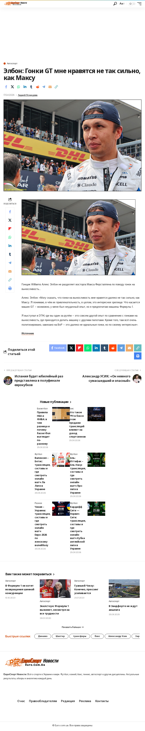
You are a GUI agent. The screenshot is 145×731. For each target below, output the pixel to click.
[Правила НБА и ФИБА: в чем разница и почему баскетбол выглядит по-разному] (61, 414)
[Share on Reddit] (37, 87)
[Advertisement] (72, 34)
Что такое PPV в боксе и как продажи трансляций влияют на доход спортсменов (77, 424)
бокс (97, 636)
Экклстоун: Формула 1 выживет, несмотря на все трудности (54, 609)
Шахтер (60, 636)
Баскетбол (42, 408)
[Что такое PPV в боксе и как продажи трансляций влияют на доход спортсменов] (96, 414)
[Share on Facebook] (6, 87)
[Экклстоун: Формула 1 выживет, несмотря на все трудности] (55, 588)
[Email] (50, 87)
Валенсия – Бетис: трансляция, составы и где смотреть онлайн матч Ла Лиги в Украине (42, 473)
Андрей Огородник (27, 95)
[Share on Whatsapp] (18, 87)
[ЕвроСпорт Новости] (15, 3)
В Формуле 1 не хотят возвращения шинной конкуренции (19, 589)
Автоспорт (12, 63)
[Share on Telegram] (43, 87)
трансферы (79, 636)
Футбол (38, 454)
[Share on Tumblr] (31, 87)
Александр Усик (117, 636)
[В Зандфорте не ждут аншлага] (124, 588)
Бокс (71, 408)
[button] (115, 4)
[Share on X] (12, 87)
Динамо (42, 636)
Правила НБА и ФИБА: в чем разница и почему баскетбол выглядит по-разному (43, 428)
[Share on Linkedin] (24, 87)
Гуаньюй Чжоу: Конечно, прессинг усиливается (86, 589)
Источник (28, 333)
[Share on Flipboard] (10, 228)
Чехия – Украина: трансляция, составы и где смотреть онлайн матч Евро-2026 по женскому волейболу (42, 526)
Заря (138, 636)
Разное (38, 503)
